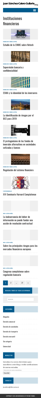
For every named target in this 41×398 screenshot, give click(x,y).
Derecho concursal (9, 321)
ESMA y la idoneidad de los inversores (20, 93)
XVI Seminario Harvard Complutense (19, 194)
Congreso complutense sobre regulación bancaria (16, 273)
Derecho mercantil (10, 41)
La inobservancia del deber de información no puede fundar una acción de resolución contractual (18, 220)
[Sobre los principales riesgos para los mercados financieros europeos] (20, 239)
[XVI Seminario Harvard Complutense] (20, 187)
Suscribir (6, 373)
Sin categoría (8, 213)
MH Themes (32, 396)
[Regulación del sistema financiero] (20, 163)
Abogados (6, 317)
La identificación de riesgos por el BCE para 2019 (18, 116)
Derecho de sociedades (10, 326)
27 (22, 283)
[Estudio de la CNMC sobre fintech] (20, 38)
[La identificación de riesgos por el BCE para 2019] (20, 108)
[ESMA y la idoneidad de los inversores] (20, 86)
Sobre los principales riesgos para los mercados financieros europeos (20, 247)
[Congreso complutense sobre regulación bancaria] (20, 264)
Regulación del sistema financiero (18, 170)
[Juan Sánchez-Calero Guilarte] (20, 4)
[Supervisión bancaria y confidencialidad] (20, 60)
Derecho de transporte (10, 331)
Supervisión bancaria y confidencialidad (13, 68)
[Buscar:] (20, 299)
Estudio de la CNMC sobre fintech (18, 45)
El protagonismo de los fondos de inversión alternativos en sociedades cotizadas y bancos (19, 144)
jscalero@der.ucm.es (11, 387)
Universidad (7, 191)
